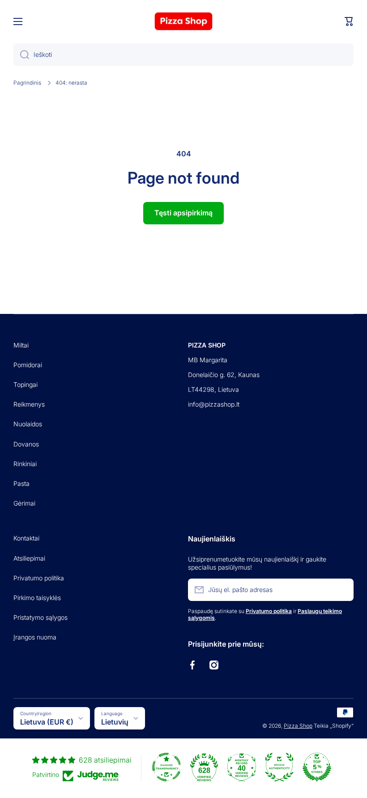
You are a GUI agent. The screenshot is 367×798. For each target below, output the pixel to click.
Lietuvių (114, 721)
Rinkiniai (25, 464)
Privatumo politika (38, 578)
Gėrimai (24, 503)
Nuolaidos (27, 424)
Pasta (21, 483)
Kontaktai (26, 538)
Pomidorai (27, 365)
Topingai (25, 384)
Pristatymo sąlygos (40, 617)
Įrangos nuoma (34, 637)
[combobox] (183, 54)
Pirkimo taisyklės (37, 597)
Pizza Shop (298, 725)
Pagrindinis (27, 82)
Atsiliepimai (29, 558)
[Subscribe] (342, 590)
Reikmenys (29, 404)
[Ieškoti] (21, 54)
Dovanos (26, 444)
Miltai (21, 345)
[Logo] (183, 21)
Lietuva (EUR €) (46, 721)
